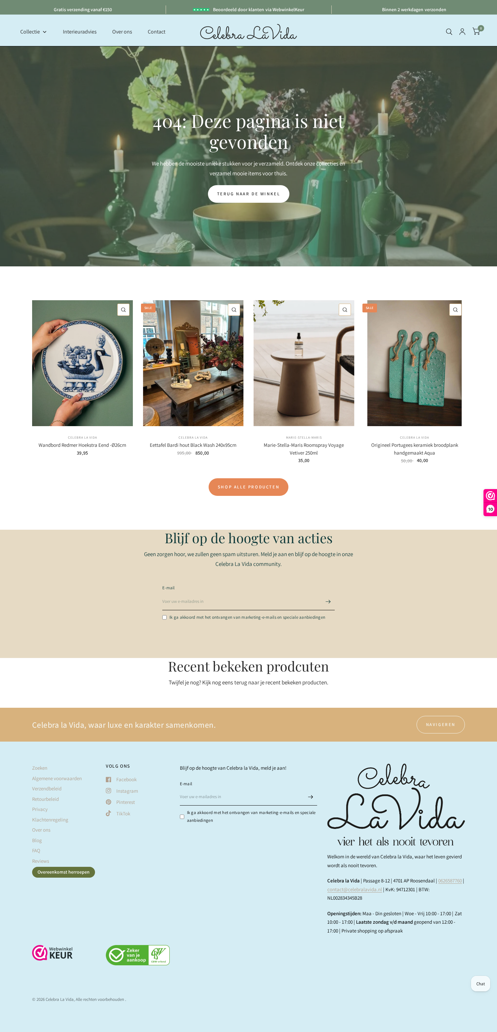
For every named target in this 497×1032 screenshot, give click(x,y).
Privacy (40, 809)
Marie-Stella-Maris (304, 437)
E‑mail (168, 588)
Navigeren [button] (440, 724)
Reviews (40, 861)
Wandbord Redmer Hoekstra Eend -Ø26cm (82, 445)
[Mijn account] (462, 31)
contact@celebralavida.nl (354, 889)
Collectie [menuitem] (30, 31)
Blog (37, 840)
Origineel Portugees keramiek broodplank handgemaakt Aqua (414, 449)
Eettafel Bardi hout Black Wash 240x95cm (193, 445)
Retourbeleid (45, 799)
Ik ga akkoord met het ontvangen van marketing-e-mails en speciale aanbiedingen (247, 617)
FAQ (36, 850)
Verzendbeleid (47, 788)
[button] (248, 194)
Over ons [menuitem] (122, 31)
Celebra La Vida (82, 437)
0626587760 (450, 880)
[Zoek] (449, 31)
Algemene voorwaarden (57, 778)
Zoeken (39, 768)
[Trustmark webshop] (52, 956)
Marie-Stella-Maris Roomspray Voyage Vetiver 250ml (304, 449)
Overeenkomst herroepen (64, 872)
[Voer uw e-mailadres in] (328, 601)
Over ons (41, 830)
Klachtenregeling (50, 819)
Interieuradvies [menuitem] (80, 31)
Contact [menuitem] (156, 31)
